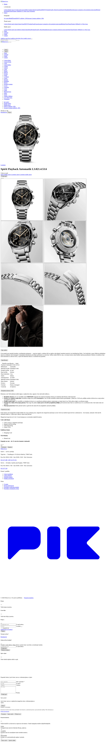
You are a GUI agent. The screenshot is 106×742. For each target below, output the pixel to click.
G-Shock (55, 10)
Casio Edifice (24, 10)
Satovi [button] (5, 12)
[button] (4, 38)
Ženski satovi (7, 103)
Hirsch (71, 10)
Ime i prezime (20, 681)
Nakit (5, 31)
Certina (30, 10)
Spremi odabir (12, 740)
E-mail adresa (19, 624)
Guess (59, 10)
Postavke (3, 714)
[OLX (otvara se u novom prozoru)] (53, 595)
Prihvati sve (18, 714)
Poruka (18, 692)
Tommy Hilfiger (17, 11)
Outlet (5, 34)
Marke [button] (5, 4)
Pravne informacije (9, 485)
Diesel (40, 10)
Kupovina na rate (5, 409)
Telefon (18, 685)
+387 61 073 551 (12, 460)
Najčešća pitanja (8, 477)
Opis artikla (4, 350)
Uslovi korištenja (8, 474)
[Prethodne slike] (1, 178)
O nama (6, 484)
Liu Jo (83, 10)
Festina (48, 10)
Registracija (4, 637)
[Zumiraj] (3, 444)
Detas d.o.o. (4, 448)
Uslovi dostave (8, 475)
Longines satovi (15, 174)
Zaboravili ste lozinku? (7, 629)
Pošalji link (4, 648)
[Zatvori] (1, 444)
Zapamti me (6, 628)
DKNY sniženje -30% (22, 18)
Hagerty (63, 10)
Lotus (94, 10)
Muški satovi (7, 105)
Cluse (37, 10)
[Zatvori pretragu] (18, 40)
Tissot (11, 11)
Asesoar (6, 32)
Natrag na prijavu (5, 650)
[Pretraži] (17, 40)
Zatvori (3, 705)
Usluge (6, 35)
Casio (19, 10)
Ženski (14, 18)
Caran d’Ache (14, 10)
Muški (10, 18)
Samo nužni (10, 714)
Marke (6, 49)
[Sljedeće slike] (3, 178)
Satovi (6, 51)
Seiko (8, 11)
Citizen (34, 10)
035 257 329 (4, 468)
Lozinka (18, 626)
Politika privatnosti (9, 478)
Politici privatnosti (5, 711)
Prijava (3, 631)
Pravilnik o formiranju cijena (11, 488)
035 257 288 (4, 460)
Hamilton (67, 10)
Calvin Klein (7, 10)
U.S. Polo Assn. (25, 11)
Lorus (91, 10)
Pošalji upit (4, 176)
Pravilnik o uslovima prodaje (11, 487)
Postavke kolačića (28, 598)
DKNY (44, 10)
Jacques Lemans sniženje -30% (36, 18)
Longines (87, 10)
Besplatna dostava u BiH (7, 390)
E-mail (18, 683)
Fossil (51, 10)
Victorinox (32, 11)
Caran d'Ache (7, 62)
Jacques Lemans (77, 10)
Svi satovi (6, 18)
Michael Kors (64, 24)
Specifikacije (4, 360)
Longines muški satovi (26, 174)
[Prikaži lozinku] (21, 626)
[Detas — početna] (4, 41)
